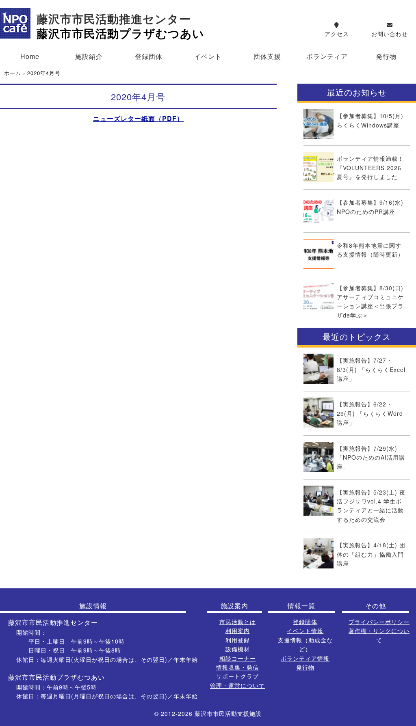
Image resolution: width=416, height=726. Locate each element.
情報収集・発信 (237, 667)
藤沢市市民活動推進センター (114, 19)
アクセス (337, 34)
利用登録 (237, 640)
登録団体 (148, 56)
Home (29, 56)
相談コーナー (237, 658)
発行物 (386, 56)
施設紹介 (89, 56)
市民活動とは (237, 622)
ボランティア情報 (305, 658)
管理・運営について (237, 685)
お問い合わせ (389, 34)
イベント (208, 56)
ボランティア (327, 56)
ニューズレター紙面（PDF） (138, 118)
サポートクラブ (237, 676)
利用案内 (237, 631)
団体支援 (267, 56)
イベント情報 (305, 631)
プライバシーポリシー (379, 622)
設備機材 (237, 649)
